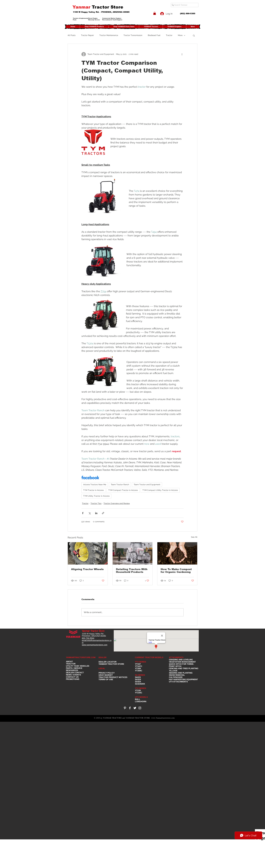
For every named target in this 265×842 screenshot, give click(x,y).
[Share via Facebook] (82, 513)
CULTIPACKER (175, 677)
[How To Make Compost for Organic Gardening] (177, 553)
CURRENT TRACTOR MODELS (149, 657)
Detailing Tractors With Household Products (131, 570)
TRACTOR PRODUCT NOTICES (113, 677)
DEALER (102, 657)
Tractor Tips (96, 503)
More (180, 35)
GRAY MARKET (106, 675)
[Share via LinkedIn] (96, 513)
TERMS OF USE (106, 679)
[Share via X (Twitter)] (89, 513)
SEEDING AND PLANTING (181, 673)
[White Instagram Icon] (140, 708)
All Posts (71, 35)
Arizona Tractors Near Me (94, 484)
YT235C (138, 693)
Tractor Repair (87, 35)
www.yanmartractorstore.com (94, 645)
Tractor (169, 35)
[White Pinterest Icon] (125, 708)
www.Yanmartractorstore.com (163, 717)
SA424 (138, 682)
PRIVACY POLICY (107, 673)
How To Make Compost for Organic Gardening (176, 570)
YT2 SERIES (140, 688)
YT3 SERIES (140, 662)
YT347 (138, 664)
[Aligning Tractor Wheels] (88, 553)
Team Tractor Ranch (120, 484)
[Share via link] (103, 513)
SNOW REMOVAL (177, 675)
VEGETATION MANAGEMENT (182, 662)
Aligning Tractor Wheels (87, 569)
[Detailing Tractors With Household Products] (133, 553)
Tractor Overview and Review (117, 503)
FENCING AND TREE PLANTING (183, 668)
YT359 (138, 668)
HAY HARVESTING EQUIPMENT (183, 679)
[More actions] (182, 54)
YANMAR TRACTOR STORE (111, 664)
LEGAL (102, 668)
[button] (154, 13)
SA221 (138, 677)
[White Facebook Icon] (130, 708)
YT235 (138, 690)
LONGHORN (140, 701)
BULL (137, 699)
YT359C (138, 671)
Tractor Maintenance (108, 35)
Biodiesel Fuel (154, 35)
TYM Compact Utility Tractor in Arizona (160, 490)
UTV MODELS (141, 697)
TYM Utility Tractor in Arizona (96, 496)
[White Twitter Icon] (135, 708)
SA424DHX (140, 684)
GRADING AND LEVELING (181, 660)
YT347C (138, 666)
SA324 (138, 679)
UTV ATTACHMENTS (178, 682)
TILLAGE (173, 671)
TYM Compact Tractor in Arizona (123, 490)
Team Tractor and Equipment (147, 484)
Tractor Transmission (133, 35)
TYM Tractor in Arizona (93, 490)
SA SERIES (140, 675)
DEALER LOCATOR (107, 662)
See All (194, 537)
